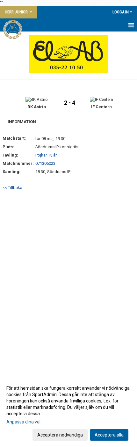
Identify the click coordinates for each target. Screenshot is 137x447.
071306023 (45, 163)
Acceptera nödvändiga (60, 434)
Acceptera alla (109, 434)
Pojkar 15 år (46, 155)
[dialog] (68, 411)
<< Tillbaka (12, 187)
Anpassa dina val (23, 421)
